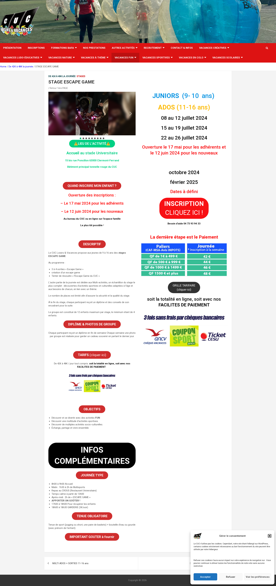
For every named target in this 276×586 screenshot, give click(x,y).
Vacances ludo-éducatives (21, 57)
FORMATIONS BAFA (62, 47)
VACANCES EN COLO (191, 57)
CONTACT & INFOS (182, 47)
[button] (269, 535)
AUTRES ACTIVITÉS (123, 47)
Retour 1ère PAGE (59, 88)
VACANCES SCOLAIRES (226, 57)
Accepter (205, 576)
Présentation (12, 47)
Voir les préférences (257, 576)
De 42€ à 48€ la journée (62, 76)
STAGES (81, 76)
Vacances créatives (212, 47)
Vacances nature (60, 57)
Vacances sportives (156, 57)
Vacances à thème (93, 57)
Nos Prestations (94, 47)
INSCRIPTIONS (36, 47)
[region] (92, 116)
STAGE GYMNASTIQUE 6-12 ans (207, 563)
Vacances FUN (124, 57)
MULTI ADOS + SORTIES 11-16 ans (70, 563)
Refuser (230, 576)
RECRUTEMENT (153, 47)
